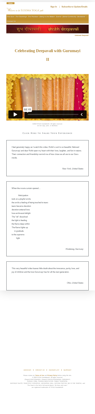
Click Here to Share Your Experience (47, 133)
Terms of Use (39, 375)
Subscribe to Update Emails (74, 7)
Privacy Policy (52, 375)
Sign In (53, 7)
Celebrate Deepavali (82, 35)
